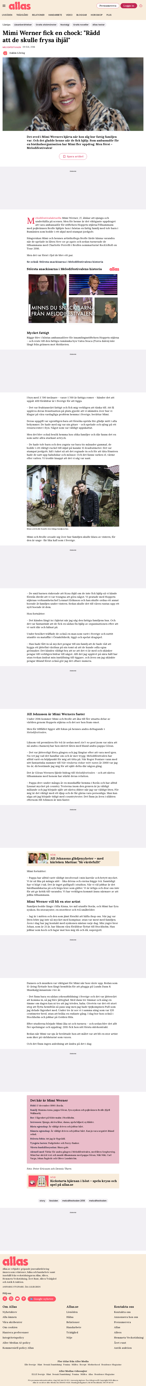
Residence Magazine (111, 1364)
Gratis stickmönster (46, 24)
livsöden (53, 1200)
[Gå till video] (114, 269)
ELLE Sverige (38, 1374)
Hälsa (69, 1317)
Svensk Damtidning (52, 1364)
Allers (117, 1332)
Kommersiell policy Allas (18, 1347)
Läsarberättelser (23, 24)
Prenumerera (108, 5)
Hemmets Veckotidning (128, 1337)
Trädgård (22, 14)
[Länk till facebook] (5, 1298)
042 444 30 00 (63, 1380)
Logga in (128, 5)
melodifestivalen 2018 (73, 1200)
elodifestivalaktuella (48, 218)
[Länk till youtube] (17, 1298)
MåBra (75, 1364)
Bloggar (81, 14)
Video (69, 14)
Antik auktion (123, 1347)
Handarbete (55, 14)
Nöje (69, 1337)
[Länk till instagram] (11, 1298)
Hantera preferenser (16, 1332)
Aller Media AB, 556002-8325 (58, 1382)
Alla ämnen (10, 1317)
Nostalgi (64, 24)
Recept (83, 1364)
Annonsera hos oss (126, 1317)
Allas (117, 1327)
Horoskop (97, 14)
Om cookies (10, 1327)
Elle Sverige (30, 1364)
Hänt (39, 1364)
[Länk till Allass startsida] (51, 6)
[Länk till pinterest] (23, 1298)
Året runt (120, 1342)
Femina (66, 1364)
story (42, 1200)
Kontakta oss (122, 1312)
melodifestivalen (12, 47)
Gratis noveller (81, 24)
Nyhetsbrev (10, 1312)
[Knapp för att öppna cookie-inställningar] (140, 5)
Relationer (38, 14)
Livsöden (7, 14)
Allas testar (99, 24)
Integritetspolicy (13, 1337)
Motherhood (94, 1364)
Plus (109, 14)
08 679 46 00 (108, 1382)
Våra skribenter (12, 1322)
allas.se (115, 1380)
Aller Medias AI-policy (16, 1342)
